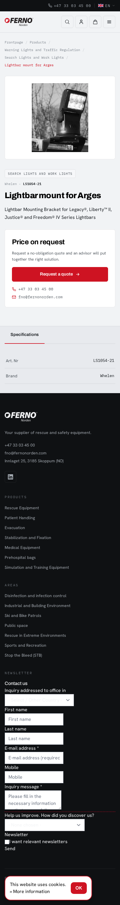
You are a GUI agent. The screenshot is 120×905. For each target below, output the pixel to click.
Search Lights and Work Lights (34, 57)
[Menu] (109, 22)
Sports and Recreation (25, 645)
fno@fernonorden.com (40, 296)
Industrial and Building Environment (37, 605)
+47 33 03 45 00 (72, 5)
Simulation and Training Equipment (37, 567)
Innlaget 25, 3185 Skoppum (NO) (34, 460)
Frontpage (14, 42)
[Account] (81, 22)
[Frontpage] (19, 22)
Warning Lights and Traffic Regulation (42, 50)
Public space (16, 625)
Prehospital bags (20, 557)
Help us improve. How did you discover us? (49, 815)
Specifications (24, 334)
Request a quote (56, 274)
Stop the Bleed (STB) (23, 655)
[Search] (67, 22)
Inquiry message (23, 787)
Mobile (12, 767)
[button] (95, 22)
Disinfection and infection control (35, 595)
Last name (16, 729)
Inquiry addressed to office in (35, 690)
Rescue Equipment (22, 507)
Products (38, 42)
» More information (30, 891)
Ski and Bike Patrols (23, 615)
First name (16, 710)
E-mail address (22, 748)
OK (78, 888)
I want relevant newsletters (38, 841)
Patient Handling (20, 517)
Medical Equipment (22, 547)
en (107, 5)
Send (10, 848)
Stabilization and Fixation (28, 537)
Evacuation (15, 527)
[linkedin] (10, 477)
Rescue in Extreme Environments (35, 635)
